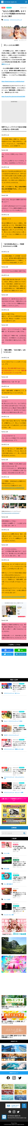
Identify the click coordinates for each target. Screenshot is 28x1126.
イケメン (5, 853)
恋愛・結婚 (15, 844)
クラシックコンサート (19, 777)
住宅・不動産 (16, 859)
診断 (8, 884)
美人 (8, 853)
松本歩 (20, 721)
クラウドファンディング (16, 19)
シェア (9, 650)
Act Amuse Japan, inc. (10, 2)
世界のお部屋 (6, 868)
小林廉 (21, 792)
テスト (5, 884)
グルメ (14, 890)
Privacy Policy (14, 1123)
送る (22, 650)
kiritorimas (6, 19)
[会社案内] (14, 1051)
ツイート (9, 654)
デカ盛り (8, 899)
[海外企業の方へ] (14, 1068)
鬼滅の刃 (11, 884)
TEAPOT (6, 735)
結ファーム (17, 693)
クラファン (9, 7)
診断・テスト (16, 875)
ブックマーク (22, 654)
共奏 (5, 778)
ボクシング (17, 792)
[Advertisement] (14, 112)
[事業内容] (14, 1059)
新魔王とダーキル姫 (19, 749)
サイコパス (6, 914)
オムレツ (6, 721)
